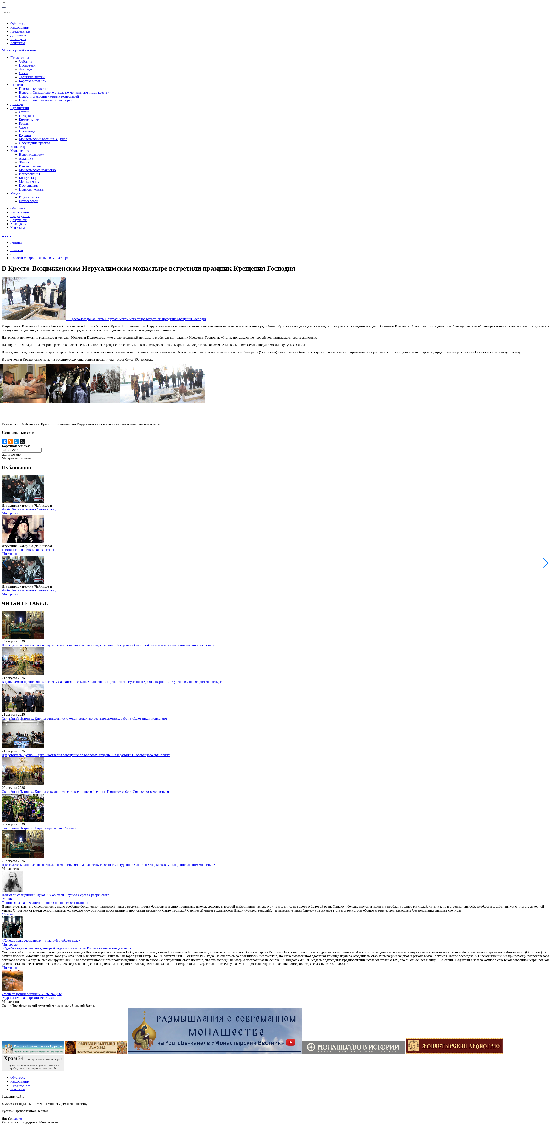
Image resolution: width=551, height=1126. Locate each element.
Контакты (17, 43)
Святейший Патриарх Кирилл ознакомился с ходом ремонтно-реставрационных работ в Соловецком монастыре (84, 718)
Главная (16, 242)
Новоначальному (31, 154)
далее (18, 1118)
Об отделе (17, 23)
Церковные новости (33, 88)
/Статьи (7, 914)
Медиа (15, 193)
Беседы (24, 123)
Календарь (18, 39)
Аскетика (26, 158)
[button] (546, 563)
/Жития (7, 899)
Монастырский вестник (19, 50)
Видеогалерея (29, 197)
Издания (25, 135)
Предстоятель (20, 57)
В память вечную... (33, 166)
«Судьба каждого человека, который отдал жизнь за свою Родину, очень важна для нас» (66, 948)
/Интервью (10, 513)
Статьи (24, 112)
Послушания (28, 185)
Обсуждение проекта (34, 143)
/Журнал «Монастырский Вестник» (28, 998)
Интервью (26, 116)
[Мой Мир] (16, 441)
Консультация (29, 178)
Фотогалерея (28, 201)
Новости (16, 85)
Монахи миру (29, 181)
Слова (23, 73)
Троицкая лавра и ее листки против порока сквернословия (45, 902)
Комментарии (29, 119)
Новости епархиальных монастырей (45, 100)
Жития (24, 162)
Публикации (19, 108)
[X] (22, 441)
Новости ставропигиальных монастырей (49, 96)
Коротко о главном (32, 81)
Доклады (25, 69)
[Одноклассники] (10, 441)
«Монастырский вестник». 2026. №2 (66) (32, 994)
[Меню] (4, 8)
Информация (19, 27)
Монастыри (19, 147)
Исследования (29, 174)
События (25, 61)
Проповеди (27, 65)
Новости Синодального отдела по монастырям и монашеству (64, 92)
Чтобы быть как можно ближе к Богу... (30, 509)
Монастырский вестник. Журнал (43, 139)
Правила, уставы (31, 189)
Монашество (19, 150)
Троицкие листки (32, 77)
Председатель (20, 31)
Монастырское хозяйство (37, 170)
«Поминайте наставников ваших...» (28, 550)
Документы (18, 35)
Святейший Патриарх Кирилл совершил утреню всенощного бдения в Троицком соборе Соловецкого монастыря (85, 791)
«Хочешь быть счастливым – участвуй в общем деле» (41, 940)
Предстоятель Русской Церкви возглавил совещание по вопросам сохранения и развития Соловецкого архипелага (86, 755)
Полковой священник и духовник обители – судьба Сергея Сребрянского (55, 895)
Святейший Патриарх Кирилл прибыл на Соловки (39, 828)
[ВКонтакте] (4, 441)
